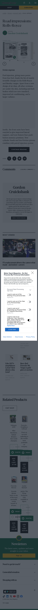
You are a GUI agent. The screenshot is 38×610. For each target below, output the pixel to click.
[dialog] (19, 305)
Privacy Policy (30, 337)
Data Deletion (7, 337)
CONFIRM (12, 329)
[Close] (33, 273)
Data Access (19, 337)
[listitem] (19, 290)
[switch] (29, 295)
